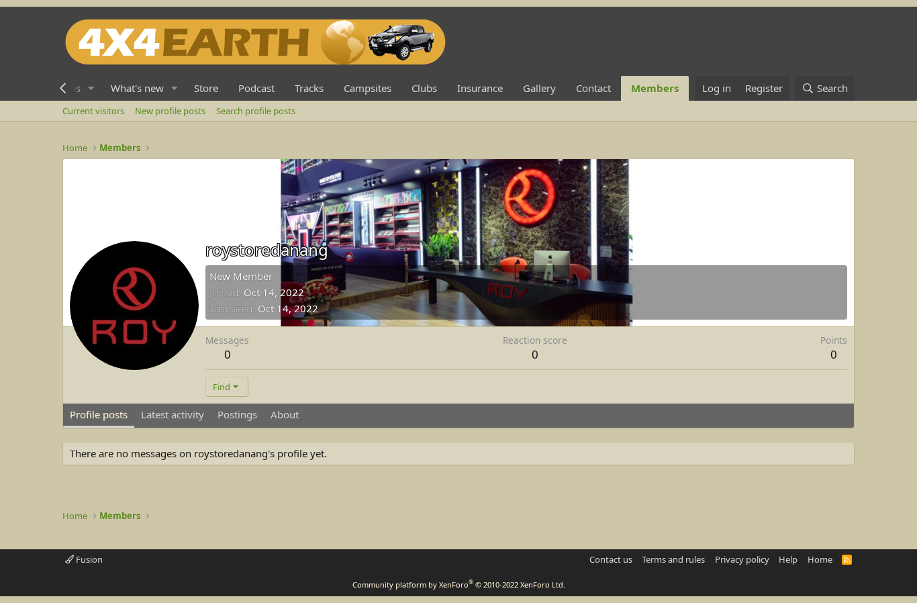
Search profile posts (255, 111)
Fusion (88, 559)
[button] (91, 88)
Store (206, 88)
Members (655, 88)
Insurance (480, 88)
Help (788, 559)
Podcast (256, 88)
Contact (593, 88)
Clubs (424, 88)
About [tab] (285, 414)
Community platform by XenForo (458, 584)
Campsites (367, 88)
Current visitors (93, 111)
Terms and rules (673, 559)
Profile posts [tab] (99, 414)
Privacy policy (742, 559)
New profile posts (170, 111)
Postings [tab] (237, 414)
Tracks (309, 88)
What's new (137, 88)
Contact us (610, 559)
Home (820, 559)
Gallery (539, 88)
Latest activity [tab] (172, 414)
